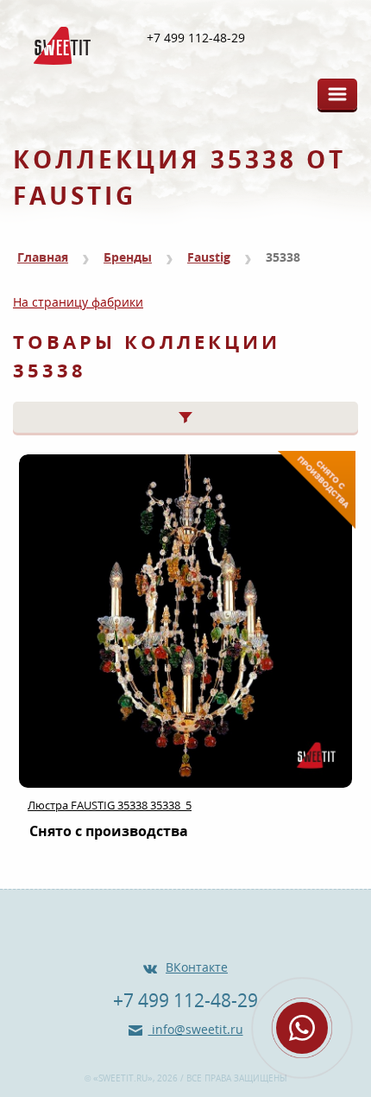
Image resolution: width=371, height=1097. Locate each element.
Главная (42, 257)
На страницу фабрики (78, 302)
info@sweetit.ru (195, 1029)
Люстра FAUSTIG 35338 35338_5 (110, 805)
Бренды (128, 257)
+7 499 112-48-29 (196, 38)
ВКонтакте (197, 967)
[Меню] (337, 94)
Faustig (208, 257)
